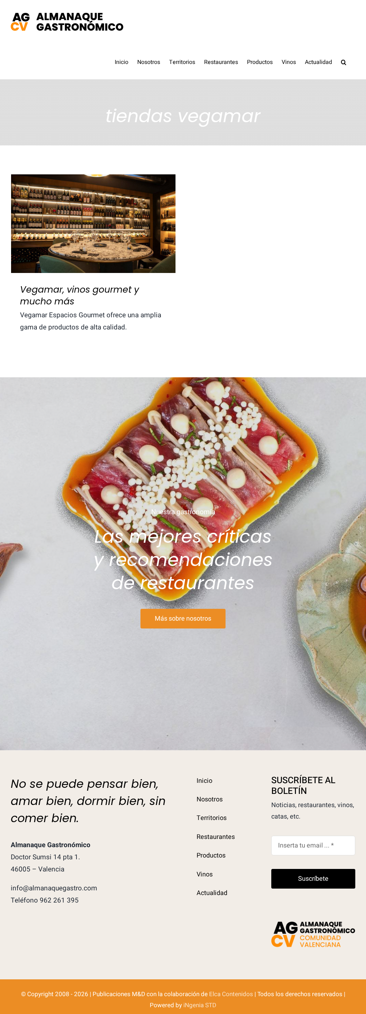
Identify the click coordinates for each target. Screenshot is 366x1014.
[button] (343, 61)
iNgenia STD (199, 1005)
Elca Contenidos (231, 994)
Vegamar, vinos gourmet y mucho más (93, 212)
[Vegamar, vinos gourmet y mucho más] (93, 223)
